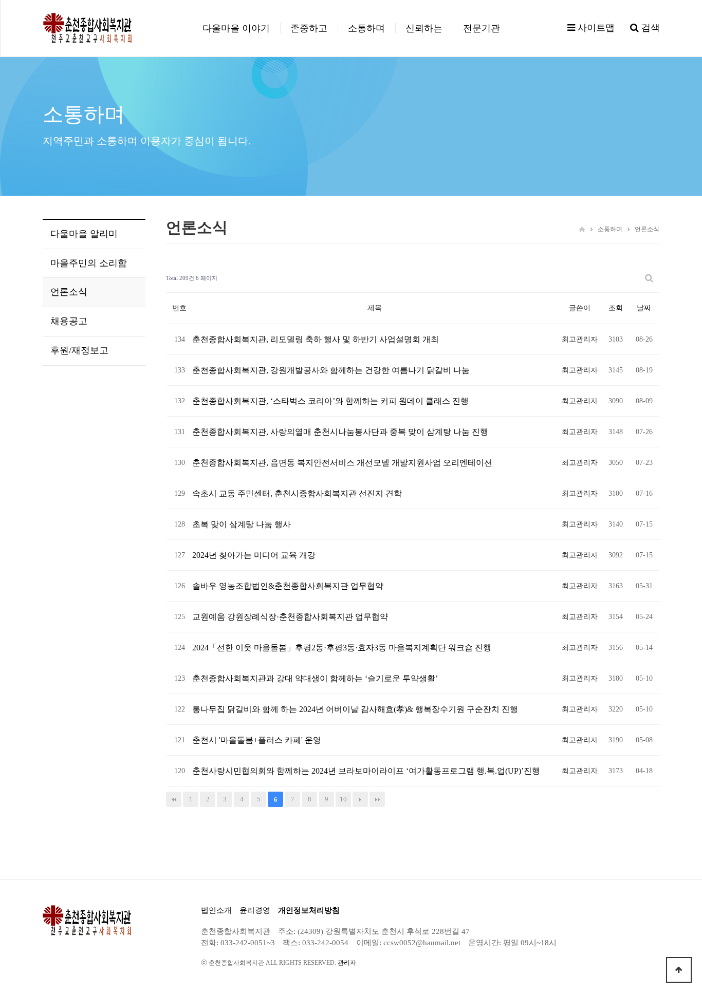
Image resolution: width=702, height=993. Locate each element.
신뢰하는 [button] (423, 28)
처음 (173, 799)
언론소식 (68, 292)
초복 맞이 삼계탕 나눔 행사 (241, 524)
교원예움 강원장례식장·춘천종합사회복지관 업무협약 (290, 616)
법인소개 (216, 910)
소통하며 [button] (366, 28)
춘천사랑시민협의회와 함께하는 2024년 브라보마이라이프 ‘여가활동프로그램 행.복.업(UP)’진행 (366, 770)
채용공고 (68, 321)
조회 (615, 308)
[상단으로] (679, 970)
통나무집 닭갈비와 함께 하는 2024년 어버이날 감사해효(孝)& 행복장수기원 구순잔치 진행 (355, 709)
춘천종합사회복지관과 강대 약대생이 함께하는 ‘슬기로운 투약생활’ (315, 678)
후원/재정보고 (79, 350)
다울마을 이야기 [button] (236, 28)
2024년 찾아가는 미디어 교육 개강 (254, 555)
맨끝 (377, 799)
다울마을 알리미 (84, 234)
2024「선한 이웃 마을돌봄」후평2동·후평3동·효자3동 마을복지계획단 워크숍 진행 (341, 647)
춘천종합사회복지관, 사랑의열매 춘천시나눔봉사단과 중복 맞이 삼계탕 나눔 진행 (340, 431)
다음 (360, 799)
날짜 (644, 308)
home (582, 229)
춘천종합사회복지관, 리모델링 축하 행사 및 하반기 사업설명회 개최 (315, 339)
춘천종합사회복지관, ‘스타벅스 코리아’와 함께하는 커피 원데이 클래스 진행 (330, 401)
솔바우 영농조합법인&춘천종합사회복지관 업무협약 (287, 586)
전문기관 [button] (481, 28)
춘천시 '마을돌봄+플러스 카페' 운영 (256, 740)
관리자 (347, 962)
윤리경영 (254, 910)
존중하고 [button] (308, 28)
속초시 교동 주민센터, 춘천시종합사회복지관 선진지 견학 (297, 493)
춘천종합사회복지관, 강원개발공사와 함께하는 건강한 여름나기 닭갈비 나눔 (331, 370)
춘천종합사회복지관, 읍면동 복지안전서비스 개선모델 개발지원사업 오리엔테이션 (342, 462)
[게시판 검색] (649, 278)
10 (343, 799)
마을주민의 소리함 (88, 263)
